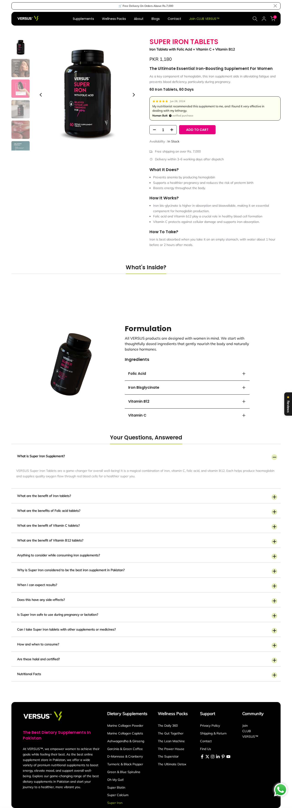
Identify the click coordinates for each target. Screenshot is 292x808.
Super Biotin (116, 787)
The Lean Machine (171, 741)
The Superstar (168, 756)
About (138, 18)
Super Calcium (117, 795)
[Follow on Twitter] (207, 756)
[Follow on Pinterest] (223, 756)
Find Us (205, 749)
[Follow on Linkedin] (218, 756)
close (16, 6)
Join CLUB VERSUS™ (204, 18)
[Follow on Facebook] (202, 756)
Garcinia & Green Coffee (125, 749)
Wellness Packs (114, 18)
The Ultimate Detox (172, 764)
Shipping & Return (213, 733)
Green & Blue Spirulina (123, 772)
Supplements (83, 18)
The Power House (171, 749)
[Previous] (41, 94)
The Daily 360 (168, 726)
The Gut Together (170, 733)
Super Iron (115, 803)
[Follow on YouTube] (228, 756)
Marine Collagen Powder (125, 726)
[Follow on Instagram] (213, 756)
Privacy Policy (210, 726)
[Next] (133, 94)
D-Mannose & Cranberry (125, 756)
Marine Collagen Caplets (125, 733)
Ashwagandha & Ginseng (125, 741)
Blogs (155, 18)
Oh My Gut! (115, 780)
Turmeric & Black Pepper (125, 764)
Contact (174, 18)
